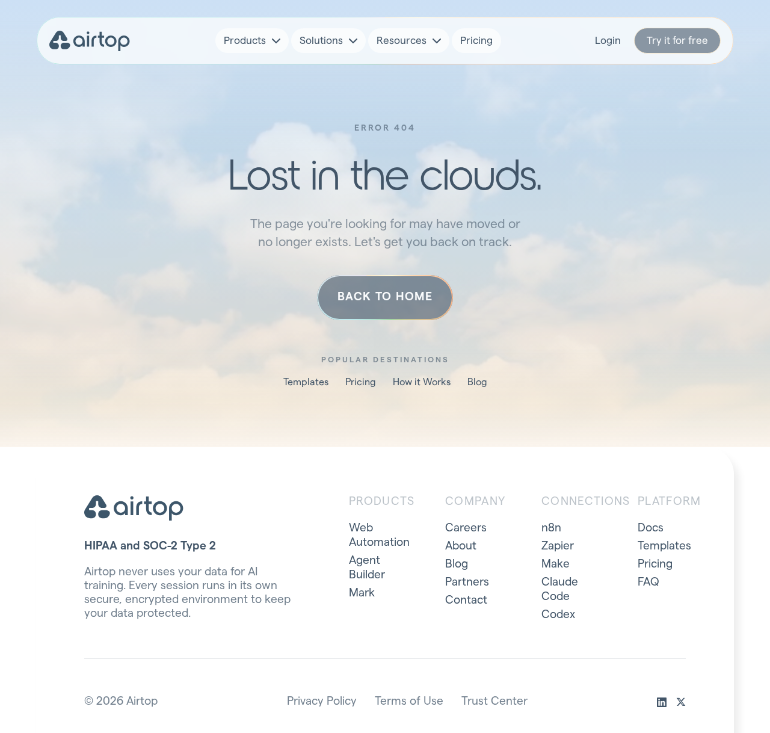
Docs (651, 528)
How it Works (422, 382)
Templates (305, 382)
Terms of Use (409, 701)
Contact (466, 600)
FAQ (648, 582)
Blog (477, 382)
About (460, 546)
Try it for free (677, 41)
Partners (467, 582)
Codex (558, 614)
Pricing (476, 41)
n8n (551, 528)
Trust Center (494, 701)
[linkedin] (662, 702)
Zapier (557, 546)
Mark (362, 593)
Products (245, 41)
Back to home (385, 297)
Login (608, 41)
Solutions (321, 41)
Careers (466, 528)
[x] (681, 702)
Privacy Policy (322, 701)
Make (555, 564)
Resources (402, 41)
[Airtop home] (89, 41)
